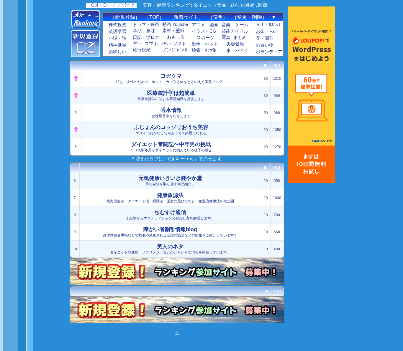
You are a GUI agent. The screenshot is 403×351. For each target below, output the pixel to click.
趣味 (150, 31)
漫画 (214, 24)
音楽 (226, 24)
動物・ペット (205, 44)
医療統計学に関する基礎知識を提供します (171, 95)
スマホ (151, 43)
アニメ (198, 24)
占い (137, 43)
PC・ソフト (174, 43)
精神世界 (117, 45)
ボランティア (269, 51)
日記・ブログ (146, 37)
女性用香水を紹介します (171, 112)
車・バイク (237, 50)
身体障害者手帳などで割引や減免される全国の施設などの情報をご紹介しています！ (170, 231)
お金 (260, 31)
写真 (226, 37)
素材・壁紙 (173, 30)
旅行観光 (141, 49)
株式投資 (117, 24)
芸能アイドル (235, 31)
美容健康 (235, 44)
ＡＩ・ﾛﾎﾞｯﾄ (268, 24)
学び (137, 31)
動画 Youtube (175, 24)
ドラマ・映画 (146, 24)
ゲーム (241, 24)
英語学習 (117, 31)
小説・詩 (117, 38)
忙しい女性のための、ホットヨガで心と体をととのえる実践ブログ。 (171, 78)
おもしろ (176, 37)
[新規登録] (85, 55)
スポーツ (205, 37)
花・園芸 (264, 38)
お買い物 (264, 45)
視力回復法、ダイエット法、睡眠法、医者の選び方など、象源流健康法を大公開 (170, 197)
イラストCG (204, 31)
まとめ (240, 37)
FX (272, 31)
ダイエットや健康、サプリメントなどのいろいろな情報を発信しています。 (170, 249)
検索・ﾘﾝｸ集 (204, 50)
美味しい (117, 51)
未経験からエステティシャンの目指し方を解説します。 (170, 214)
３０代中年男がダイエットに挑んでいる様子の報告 (171, 146)
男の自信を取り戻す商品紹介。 (170, 180)
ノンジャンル (175, 49)
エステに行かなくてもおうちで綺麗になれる (171, 129)
